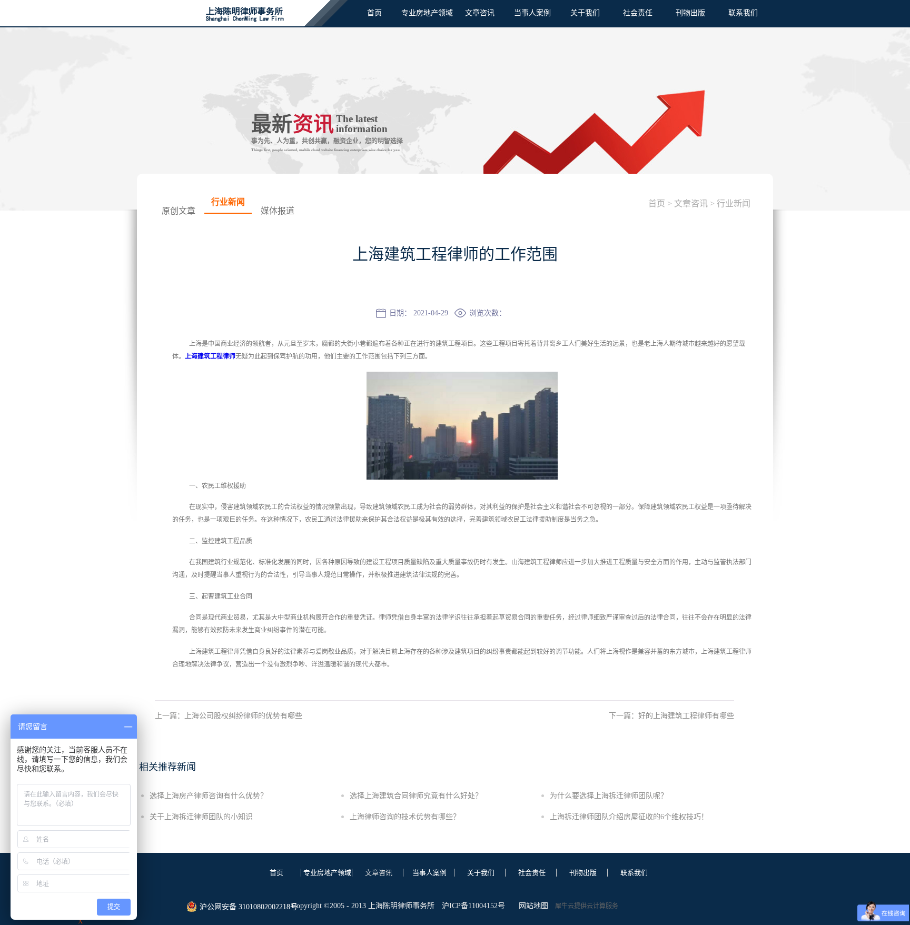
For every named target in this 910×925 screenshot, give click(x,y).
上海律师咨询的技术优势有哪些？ (405, 817)
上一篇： (228, 716)
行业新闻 (733, 203)
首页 (374, 13)
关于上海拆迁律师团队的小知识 (201, 817)
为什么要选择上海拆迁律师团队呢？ (609, 796)
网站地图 (531, 906)
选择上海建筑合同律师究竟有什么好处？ (416, 796)
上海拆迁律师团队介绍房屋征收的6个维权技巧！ (629, 817)
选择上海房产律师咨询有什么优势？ (209, 796)
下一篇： (671, 716)
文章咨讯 (691, 203)
